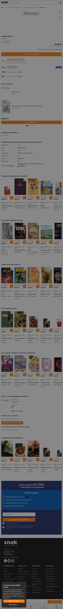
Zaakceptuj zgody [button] (14, 601)
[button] (14, 605)
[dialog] (14, 594)
